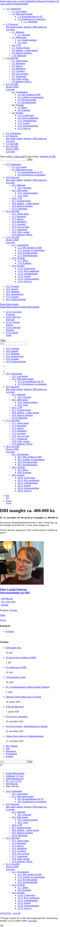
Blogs (22, 107)
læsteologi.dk (14, 294)
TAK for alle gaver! (15, 706)
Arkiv (22, 42)
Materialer (19, 55)
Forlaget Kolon (21, 48)
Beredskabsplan (26, 102)
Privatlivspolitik (26, 100)
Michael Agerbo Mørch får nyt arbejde (23, 697)
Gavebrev (18, 71)
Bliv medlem (12, 746)
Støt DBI (12, 58)
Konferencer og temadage (31, 19)
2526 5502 (8, 602)
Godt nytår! (19, 156)
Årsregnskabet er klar (15, 677)
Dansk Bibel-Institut (15, 773)
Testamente (19, 76)
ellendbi (4, 605)
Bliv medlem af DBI (28, 94)
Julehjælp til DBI (47, 156)
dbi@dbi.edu (12, 783)
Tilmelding (30, 22)
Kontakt (17, 113)
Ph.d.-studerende (27, 118)
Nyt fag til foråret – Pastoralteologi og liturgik (27, 726)
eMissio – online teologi (25, 50)
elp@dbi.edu (7, 598)
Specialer (23, 35)
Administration (27, 120)
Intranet (12, 289)
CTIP (16, 45)
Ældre (3, 615)
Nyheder (18, 105)
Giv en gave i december (17, 716)
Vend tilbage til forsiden (43, 1)
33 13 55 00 (13, 781)
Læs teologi (19, 11)
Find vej (23, 128)
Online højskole (16, 299)
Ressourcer (11, 751)
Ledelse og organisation (30, 97)
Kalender (23, 110)
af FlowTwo (5, 913)
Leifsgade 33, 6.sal (14, 776)
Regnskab (18, 63)
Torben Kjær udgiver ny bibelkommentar (25, 736)
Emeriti (23, 123)
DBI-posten (19, 37)
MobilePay (19, 68)
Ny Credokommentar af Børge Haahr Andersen (28, 687)
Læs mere (32, 920)
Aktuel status (20, 61)
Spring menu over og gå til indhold (16, 1)
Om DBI (12, 84)
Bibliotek (18, 32)
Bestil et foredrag (22, 53)
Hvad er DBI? (12, 88)
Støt (7, 748)
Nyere (3, 620)
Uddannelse (13, 9)
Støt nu (17, 66)
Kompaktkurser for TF (30, 16)
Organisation (20, 92)
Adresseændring (27, 126)
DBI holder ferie (13, 647)
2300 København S (15, 778)
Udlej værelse (20, 79)
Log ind (17, 913)
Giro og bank (20, 74)
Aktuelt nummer (27, 40)
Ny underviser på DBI (16, 667)
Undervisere (25, 115)
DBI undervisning (22, 14)
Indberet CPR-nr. (22, 81)
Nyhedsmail (11, 754)
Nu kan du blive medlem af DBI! (21, 657)
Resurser (12, 24)
